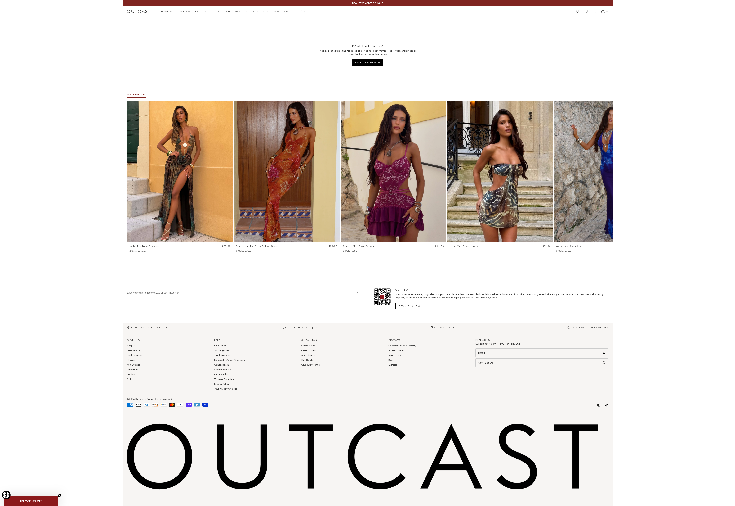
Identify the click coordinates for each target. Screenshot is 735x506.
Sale (129, 379)
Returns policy (221, 374)
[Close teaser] (59, 495)
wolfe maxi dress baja (568, 246)
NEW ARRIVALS (167, 11)
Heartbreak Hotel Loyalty (402, 345)
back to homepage (367, 62)
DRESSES (207, 11)
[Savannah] (563, 251)
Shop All (131, 345)
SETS (265, 11)
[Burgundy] (345, 251)
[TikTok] (606, 405)
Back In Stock (134, 355)
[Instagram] (598, 405)
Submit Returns (222, 369)
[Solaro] (568, 251)
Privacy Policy (221, 383)
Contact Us (485, 362)
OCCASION (223, 11)
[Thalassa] (131, 251)
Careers (392, 364)
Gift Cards (307, 360)
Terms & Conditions (224, 379)
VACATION (241, 11)
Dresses (131, 360)
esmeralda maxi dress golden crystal (257, 246)
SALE (313, 11)
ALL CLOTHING (189, 11)
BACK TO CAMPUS (284, 11)
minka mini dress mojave (463, 246)
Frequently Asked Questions (229, 360)
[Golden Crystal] (248, 251)
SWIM (302, 11)
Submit (355, 292)
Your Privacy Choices (225, 388)
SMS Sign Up (308, 355)
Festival (131, 374)
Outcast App (308, 345)
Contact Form (221, 364)
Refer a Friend (309, 350)
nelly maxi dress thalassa (144, 246)
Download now (409, 306)
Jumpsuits (132, 369)
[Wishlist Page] (586, 11)
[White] (136, 251)
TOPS (255, 11)
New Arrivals (134, 350)
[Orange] (350, 251)
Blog (390, 360)
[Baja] (558, 251)
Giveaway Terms (310, 364)
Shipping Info (221, 350)
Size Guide (220, 345)
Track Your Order (223, 355)
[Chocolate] (243, 251)
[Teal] (355, 251)
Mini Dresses (133, 364)
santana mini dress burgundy (360, 246)
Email (481, 352)
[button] (229, 105)
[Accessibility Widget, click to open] (6, 495)
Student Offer (396, 350)
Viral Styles (394, 355)
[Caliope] (238, 251)
